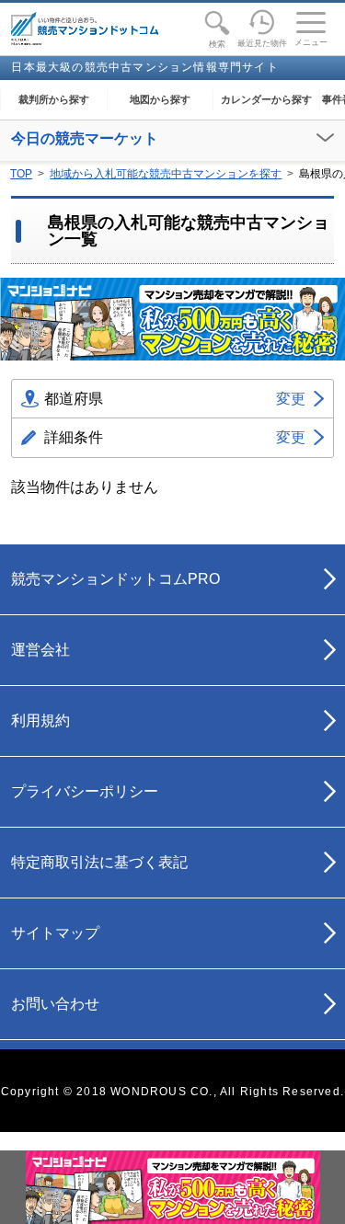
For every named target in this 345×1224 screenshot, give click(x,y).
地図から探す (160, 99)
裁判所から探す (53, 99)
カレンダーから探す (266, 99)
